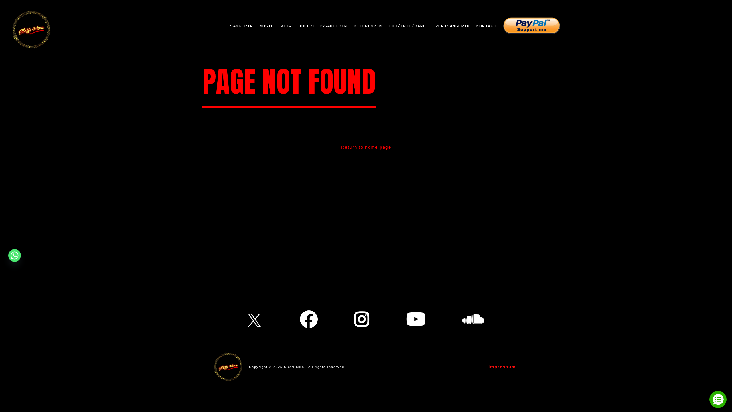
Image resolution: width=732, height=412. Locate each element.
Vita (286, 26)
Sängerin (241, 26)
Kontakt (486, 26)
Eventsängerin (451, 26)
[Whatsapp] (14, 255)
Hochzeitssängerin (323, 26)
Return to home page (366, 147)
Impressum (502, 366)
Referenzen (368, 26)
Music (267, 26)
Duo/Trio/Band (407, 26)
